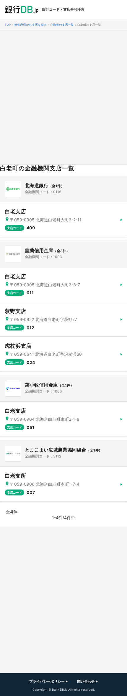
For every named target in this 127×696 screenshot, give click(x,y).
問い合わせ (86, 681)
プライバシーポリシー (47, 681)
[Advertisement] (63, 97)
